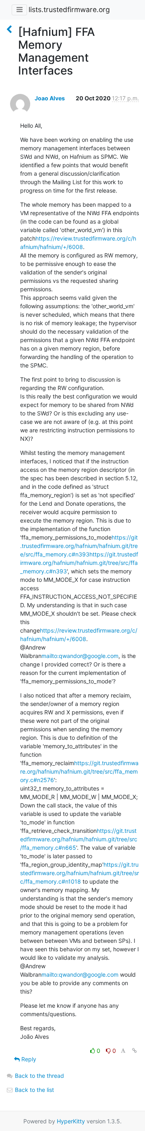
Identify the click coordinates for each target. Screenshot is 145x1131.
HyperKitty (71, 1121)
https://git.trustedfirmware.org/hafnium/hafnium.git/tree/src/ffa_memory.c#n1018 (79, 873)
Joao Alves (50, 98)
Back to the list (33, 1089)
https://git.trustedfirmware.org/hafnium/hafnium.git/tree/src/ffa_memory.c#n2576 (79, 771)
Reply (28, 1059)
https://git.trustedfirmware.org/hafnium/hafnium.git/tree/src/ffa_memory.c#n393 (79, 546)
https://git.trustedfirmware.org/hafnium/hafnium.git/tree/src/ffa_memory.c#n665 (78, 839)
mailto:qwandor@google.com (79, 655)
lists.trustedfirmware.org (69, 9)
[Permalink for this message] (134, 1051)
